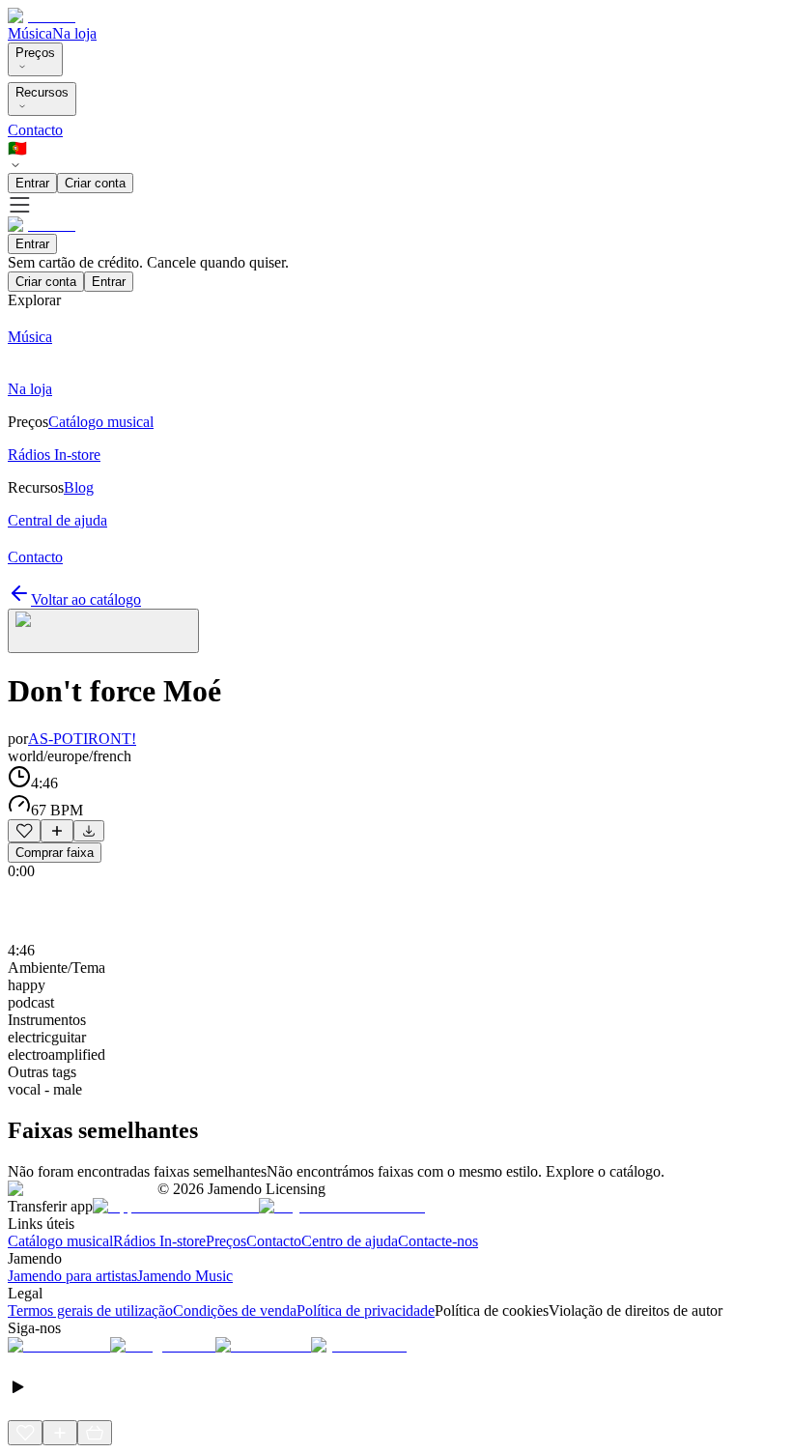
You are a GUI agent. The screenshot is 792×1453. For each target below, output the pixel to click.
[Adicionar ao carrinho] (94, 1432)
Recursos (42, 92)
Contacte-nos (438, 1241)
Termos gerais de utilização (90, 1310)
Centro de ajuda (349, 1241)
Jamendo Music (185, 1276)
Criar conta (95, 183)
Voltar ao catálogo (86, 599)
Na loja (74, 33)
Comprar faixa (54, 852)
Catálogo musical (60, 1241)
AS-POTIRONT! (82, 738)
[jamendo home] (41, 16)
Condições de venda (235, 1310)
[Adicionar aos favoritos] (24, 830)
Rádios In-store (159, 1241)
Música (30, 33)
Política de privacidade (366, 1310)
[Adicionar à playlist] (57, 830)
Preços (35, 52)
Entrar (32, 183)
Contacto (35, 130)
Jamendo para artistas (72, 1276)
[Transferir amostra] (88, 830)
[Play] (103, 631)
